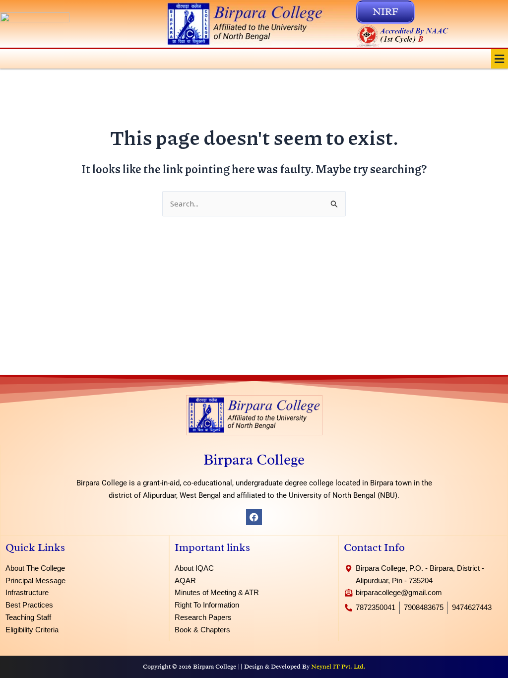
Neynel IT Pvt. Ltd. (338, 666)
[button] (499, 58)
